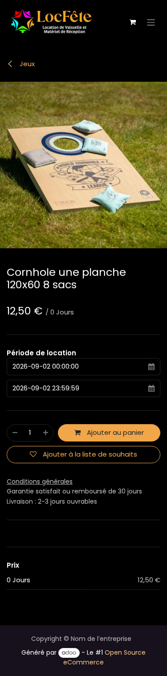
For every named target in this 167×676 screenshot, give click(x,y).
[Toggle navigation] (151, 22)
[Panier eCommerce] (133, 22)
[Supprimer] (15, 433)
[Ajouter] (45, 433)
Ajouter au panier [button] (114, 432)
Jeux (26, 63)
